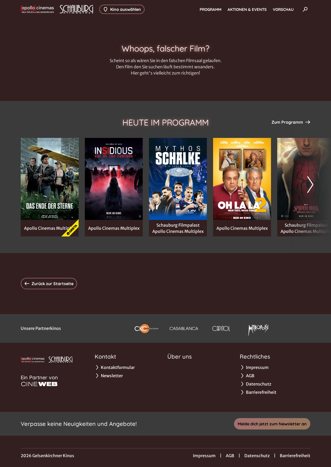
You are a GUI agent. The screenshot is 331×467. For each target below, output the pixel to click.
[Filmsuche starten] (305, 9)
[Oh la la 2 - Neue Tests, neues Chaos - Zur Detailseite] (242, 179)
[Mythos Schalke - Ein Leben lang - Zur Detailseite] (178, 179)
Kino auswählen (125, 9)
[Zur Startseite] (57, 9)
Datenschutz (257, 455)
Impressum (204, 455)
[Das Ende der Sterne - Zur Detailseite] (50, 179)
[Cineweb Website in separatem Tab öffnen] (39, 384)
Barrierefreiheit (295, 455)
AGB (230, 455)
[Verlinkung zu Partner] (146, 328)
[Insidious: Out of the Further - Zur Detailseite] (114, 179)
